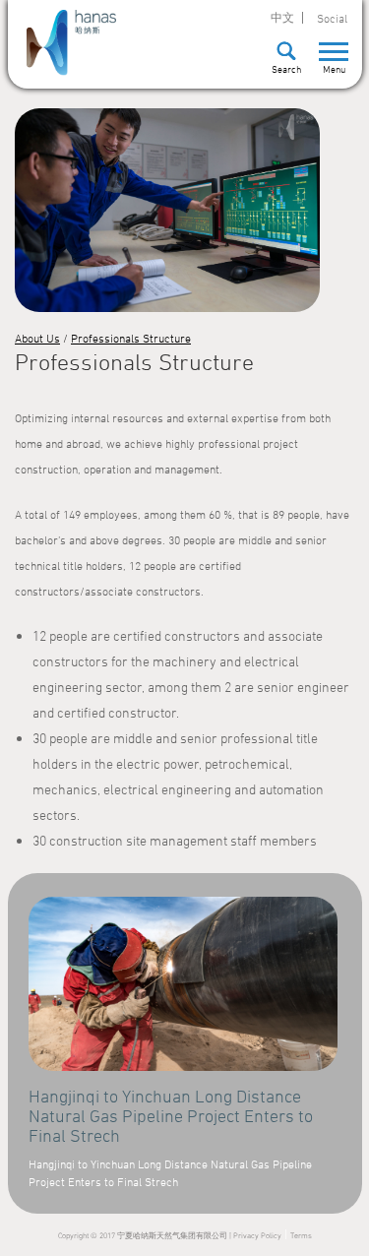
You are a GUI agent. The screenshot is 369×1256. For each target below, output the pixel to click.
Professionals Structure (131, 338)
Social (332, 18)
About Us (37, 338)
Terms (301, 1235)
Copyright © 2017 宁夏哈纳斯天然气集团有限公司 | (145, 1235)
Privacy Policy (257, 1235)
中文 (282, 18)
